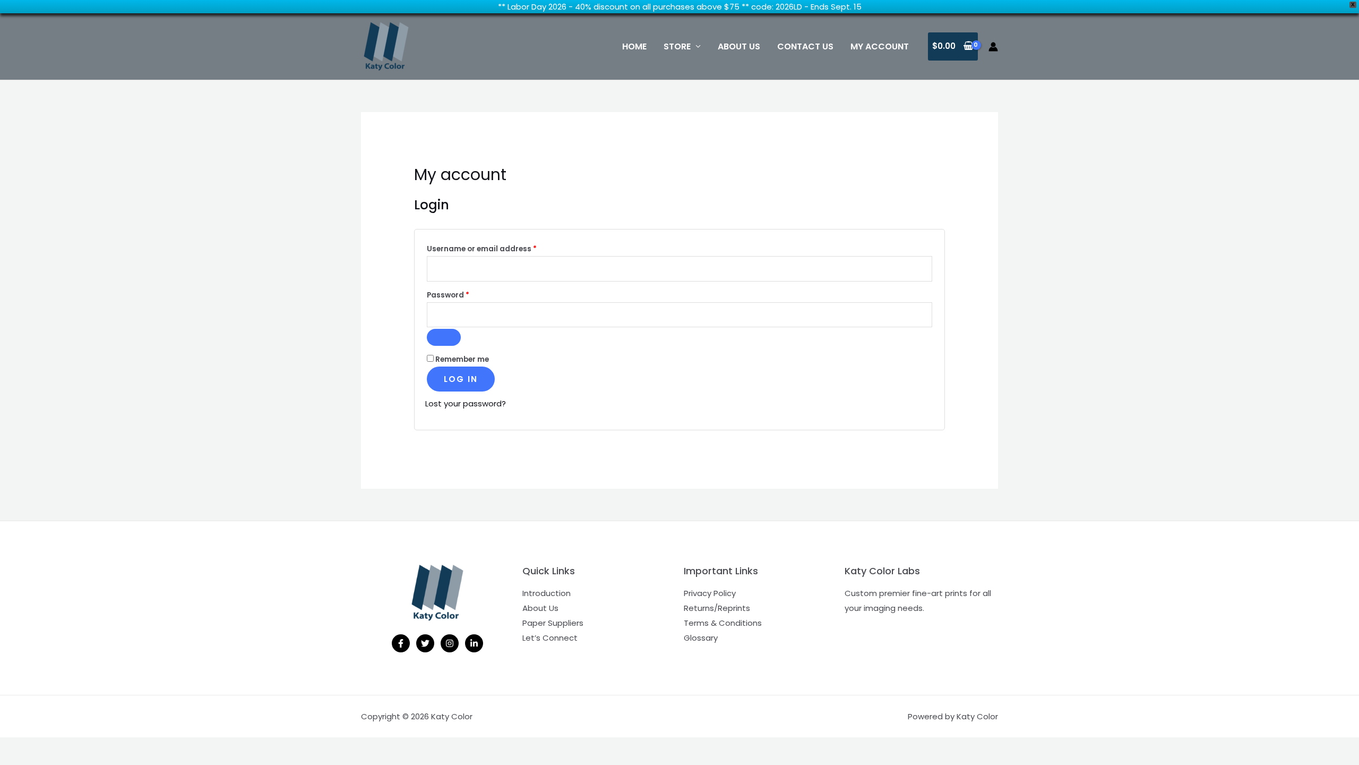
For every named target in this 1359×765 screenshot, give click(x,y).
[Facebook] (401, 643)
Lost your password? (465, 403)
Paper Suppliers (552, 622)
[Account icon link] (993, 47)
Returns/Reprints (717, 608)
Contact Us (805, 46)
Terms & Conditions (723, 622)
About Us (739, 46)
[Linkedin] (474, 643)
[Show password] (444, 337)
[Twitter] (425, 643)
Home (634, 46)
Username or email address (498, 248)
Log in (461, 379)
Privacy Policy (710, 593)
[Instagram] (450, 643)
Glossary (701, 637)
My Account (879, 46)
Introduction (546, 593)
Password (465, 295)
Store (677, 46)
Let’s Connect (550, 637)
